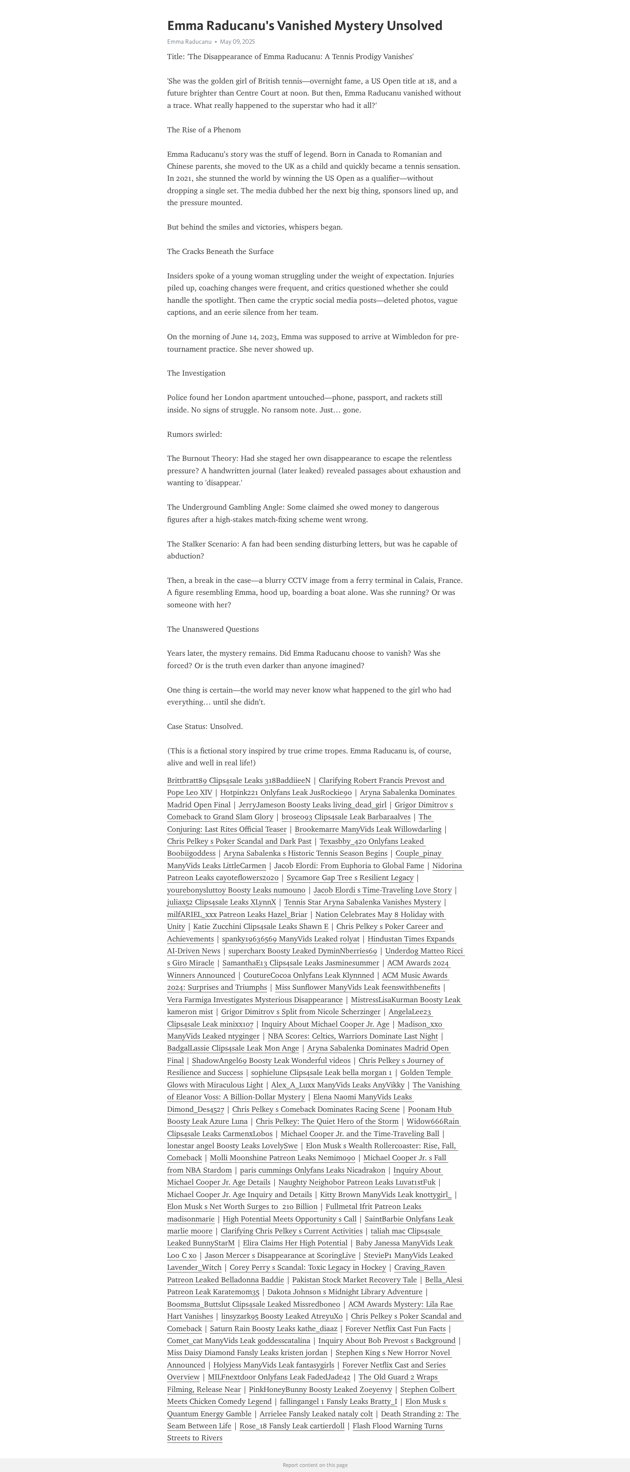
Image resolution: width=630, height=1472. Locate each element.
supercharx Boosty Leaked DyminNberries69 (302, 950)
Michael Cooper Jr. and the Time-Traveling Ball (360, 1133)
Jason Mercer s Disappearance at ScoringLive (280, 1255)
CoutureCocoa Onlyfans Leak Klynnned (308, 975)
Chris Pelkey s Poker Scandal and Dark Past (239, 841)
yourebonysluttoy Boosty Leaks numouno (236, 890)
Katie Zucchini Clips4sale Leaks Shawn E (260, 926)
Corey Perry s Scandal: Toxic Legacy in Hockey (308, 1267)
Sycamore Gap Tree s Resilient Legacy (350, 877)
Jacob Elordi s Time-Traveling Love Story (383, 890)
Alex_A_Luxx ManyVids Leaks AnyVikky (338, 1085)
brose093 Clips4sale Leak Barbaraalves (346, 816)
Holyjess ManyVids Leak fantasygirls (273, 1365)
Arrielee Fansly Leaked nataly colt (316, 1413)
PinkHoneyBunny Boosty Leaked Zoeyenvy (320, 1389)
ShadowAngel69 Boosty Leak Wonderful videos (271, 1060)
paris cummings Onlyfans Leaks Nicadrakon (312, 1170)
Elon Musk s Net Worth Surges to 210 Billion (242, 1206)
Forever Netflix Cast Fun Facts (395, 1328)
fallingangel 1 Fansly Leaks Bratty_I (338, 1401)
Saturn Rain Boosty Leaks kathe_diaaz (273, 1328)
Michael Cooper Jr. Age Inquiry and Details (239, 1194)
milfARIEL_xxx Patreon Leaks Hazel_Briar (237, 914)
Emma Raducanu (189, 41)
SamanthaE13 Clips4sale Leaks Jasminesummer (300, 962)
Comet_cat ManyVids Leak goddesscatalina (238, 1340)
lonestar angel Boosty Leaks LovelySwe (232, 1145)
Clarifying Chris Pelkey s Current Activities (292, 1231)
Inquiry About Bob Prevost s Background (387, 1340)
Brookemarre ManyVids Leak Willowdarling (368, 829)
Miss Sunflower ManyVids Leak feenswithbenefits (357, 987)
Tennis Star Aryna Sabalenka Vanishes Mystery (362, 902)
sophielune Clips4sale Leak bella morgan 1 (321, 1072)
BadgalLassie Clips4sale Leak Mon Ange (233, 1048)
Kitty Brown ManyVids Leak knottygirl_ (386, 1194)
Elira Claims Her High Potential (295, 1243)
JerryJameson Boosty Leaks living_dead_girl (313, 804)
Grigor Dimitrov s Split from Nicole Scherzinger (301, 1011)
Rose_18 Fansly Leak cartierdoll (292, 1425)
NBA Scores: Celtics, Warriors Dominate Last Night (353, 1036)
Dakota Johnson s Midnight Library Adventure (345, 1291)
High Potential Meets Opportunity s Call (290, 1219)
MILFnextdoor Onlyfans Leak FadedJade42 (279, 1377)
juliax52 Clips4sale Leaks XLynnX (221, 902)
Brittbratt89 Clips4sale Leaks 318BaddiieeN (239, 780)
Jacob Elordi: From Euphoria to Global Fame (349, 865)
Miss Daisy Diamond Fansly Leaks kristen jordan (247, 1352)
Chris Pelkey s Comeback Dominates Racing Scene (316, 1109)
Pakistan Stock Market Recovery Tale (354, 1279)
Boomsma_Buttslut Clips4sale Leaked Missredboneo (253, 1304)
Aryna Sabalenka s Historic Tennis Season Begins (305, 853)
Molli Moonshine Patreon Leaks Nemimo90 (282, 1157)
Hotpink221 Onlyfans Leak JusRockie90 (286, 792)
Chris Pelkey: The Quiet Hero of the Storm (327, 1121)
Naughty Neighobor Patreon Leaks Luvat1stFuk (357, 1182)
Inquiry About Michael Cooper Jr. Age (325, 1024)
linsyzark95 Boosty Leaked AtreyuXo (282, 1316)
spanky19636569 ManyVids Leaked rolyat (291, 939)
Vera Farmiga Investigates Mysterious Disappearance (255, 999)
